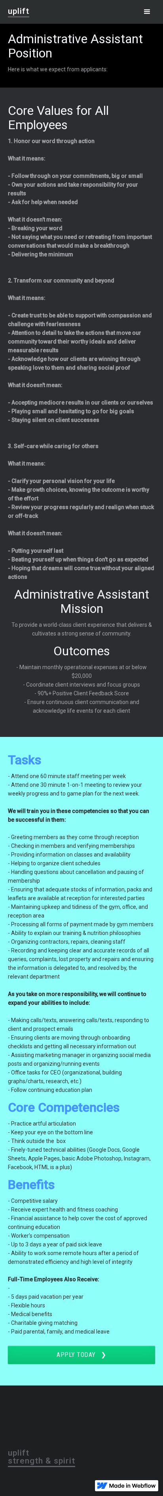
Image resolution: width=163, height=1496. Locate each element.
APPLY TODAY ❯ (81, 1355)
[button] (147, 12)
